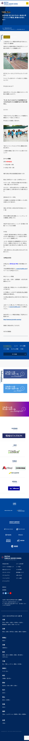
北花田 (16, 622)
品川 (7, 654)
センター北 (5, 671)
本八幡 (19, 664)
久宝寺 (21, 622)
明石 (3, 631)
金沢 (3, 692)
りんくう (17, 624)
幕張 (15, 664)
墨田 (15, 654)
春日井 (4, 685)
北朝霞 (4, 678)
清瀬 (3, 654)
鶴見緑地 (4, 624)
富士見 (9, 678)
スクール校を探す (20, 563)
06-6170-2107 (9, 603)
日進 (15, 685)
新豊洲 (11, 654)
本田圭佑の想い (5, 563)
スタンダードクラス (6, 572)
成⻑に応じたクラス (6, 569)
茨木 (3, 622)
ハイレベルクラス (6, 578)
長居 (9, 624)
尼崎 (7, 631)
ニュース (16, 345)
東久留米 (20, 654)
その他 (21, 348)
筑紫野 (16, 714)
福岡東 (24, 714)
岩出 (3, 640)
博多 (20, 714)
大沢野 (8, 699)
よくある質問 (18, 569)
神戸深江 (12, 631)
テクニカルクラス (6, 575)
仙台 (3, 707)
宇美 (3, 714)
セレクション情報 (14, 348)
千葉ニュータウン (9, 664)
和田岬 (24, 631)
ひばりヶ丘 (5, 656)
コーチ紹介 (18, 566)
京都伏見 (4, 647)
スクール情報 (22, 345)
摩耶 (20, 631)
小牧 (8, 685)
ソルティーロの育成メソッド (8, 566)
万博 (13, 624)
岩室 (7, 622)
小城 (3, 723)
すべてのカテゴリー (7, 345)
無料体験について (20, 572)
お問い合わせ (19, 575)
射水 (3, 699)
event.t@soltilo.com (21, 268)
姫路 (16, 631)
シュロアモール (9, 714)
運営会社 (4, 587)
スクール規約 (19, 578)
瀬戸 (12, 685)
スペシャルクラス (5, 581)
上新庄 (11, 622)
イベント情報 (6, 348)
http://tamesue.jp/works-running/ (12, 319)
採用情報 (4, 589)
